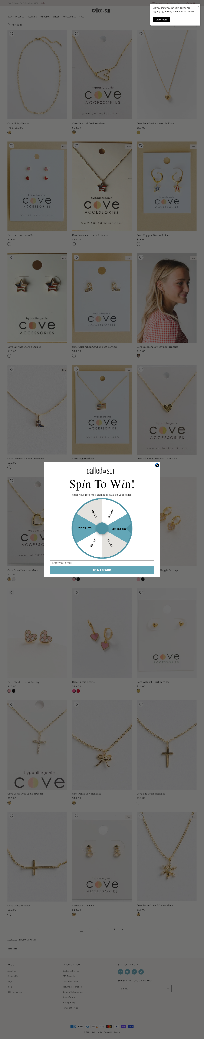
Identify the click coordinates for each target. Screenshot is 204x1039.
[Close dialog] (157, 465)
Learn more (161, 19)
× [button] (198, 6)
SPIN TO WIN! (102, 570)
